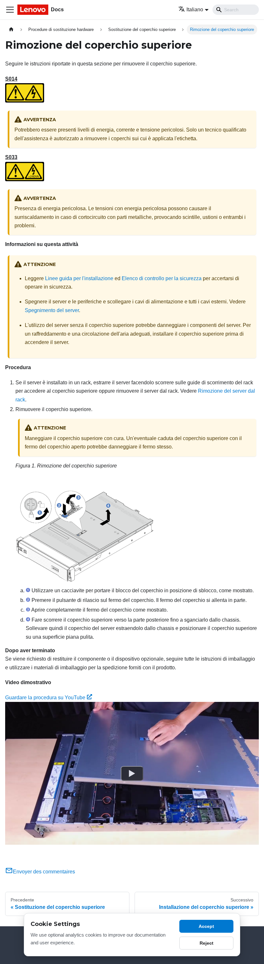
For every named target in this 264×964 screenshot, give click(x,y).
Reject (206, 943)
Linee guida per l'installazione (79, 278)
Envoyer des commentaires (44, 871)
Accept (206, 926)
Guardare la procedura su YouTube (45, 697)
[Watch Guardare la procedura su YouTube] (132, 773)
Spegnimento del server (52, 310)
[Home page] (11, 29)
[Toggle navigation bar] (10, 10)
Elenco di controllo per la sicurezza (162, 278)
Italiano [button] (194, 9)
